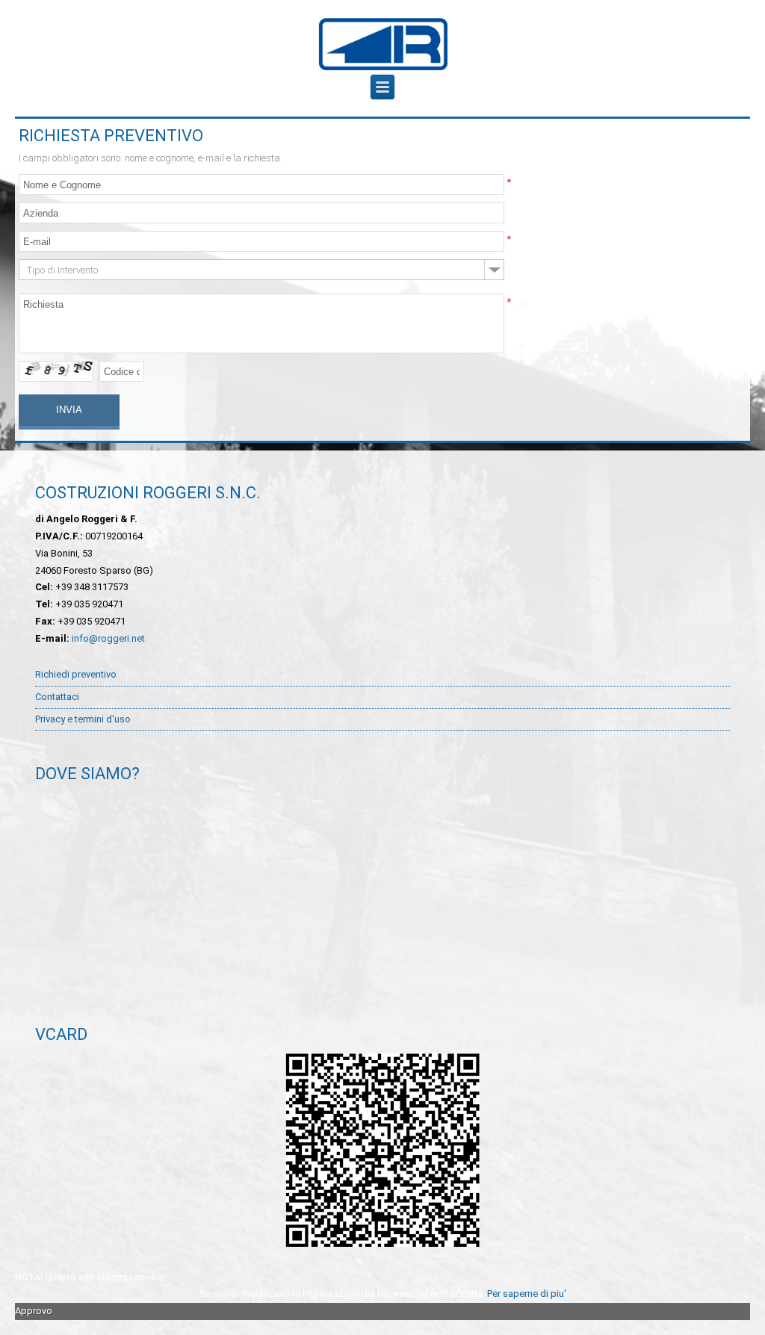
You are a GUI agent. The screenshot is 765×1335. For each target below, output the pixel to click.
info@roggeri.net (108, 638)
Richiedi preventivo (76, 674)
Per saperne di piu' (526, 1293)
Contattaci (57, 696)
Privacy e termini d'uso (83, 719)
